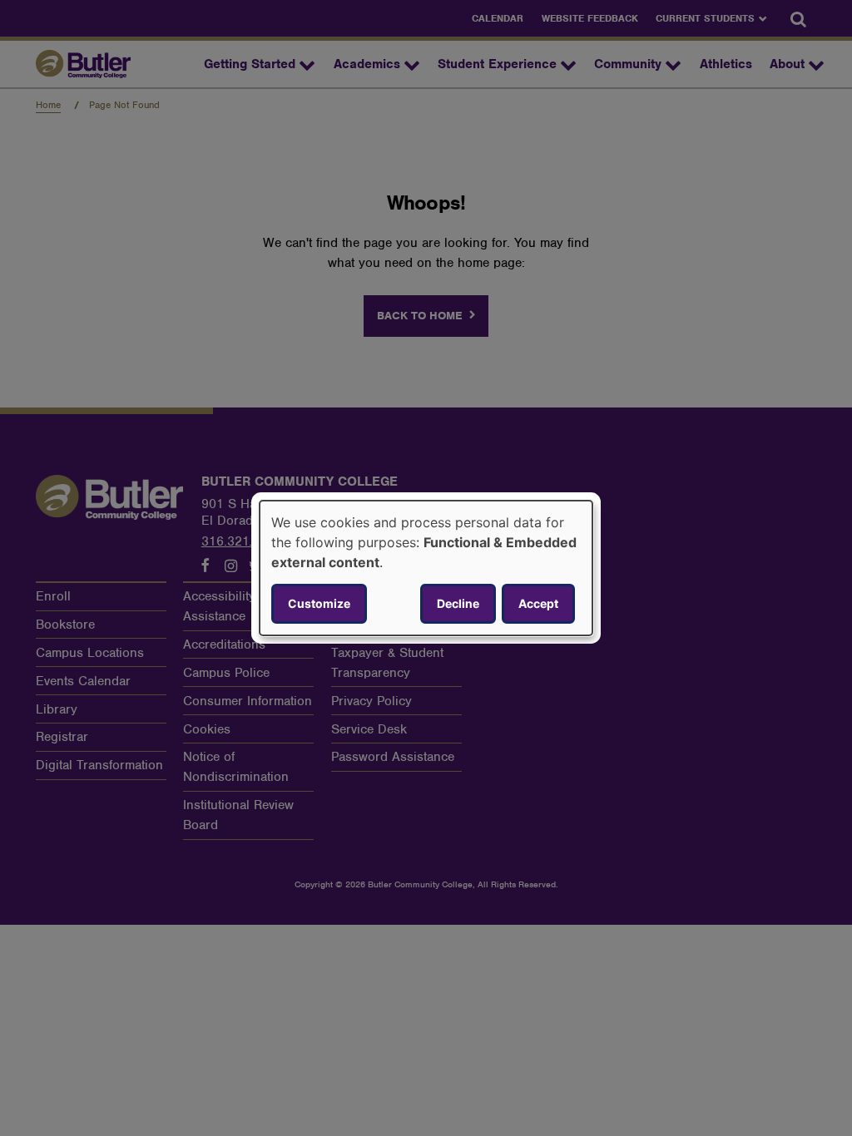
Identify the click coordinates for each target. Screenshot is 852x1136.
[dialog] (426, 568)
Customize (319, 603)
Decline (458, 603)
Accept (538, 603)
